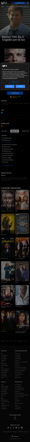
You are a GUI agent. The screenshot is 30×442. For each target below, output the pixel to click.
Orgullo (2, 377)
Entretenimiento (4, 375)
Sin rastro (3, 331)
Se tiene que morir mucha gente (21, 362)
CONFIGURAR (15, 82)
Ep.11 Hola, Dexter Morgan (7, 159)
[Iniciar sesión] (28, 3)
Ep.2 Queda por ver (6, 140)
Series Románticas (4, 370)
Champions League (4, 386)
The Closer (3, 282)
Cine (7, 6)
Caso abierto (18, 306)
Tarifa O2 (16, 405)
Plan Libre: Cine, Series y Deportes (21, 394)
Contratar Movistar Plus (19, 393)
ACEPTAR (20, 86)
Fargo (16, 234)
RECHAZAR (9, 86)
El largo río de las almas (7, 211)
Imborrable (4, 234)
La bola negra (17, 355)
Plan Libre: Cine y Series (19, 396)
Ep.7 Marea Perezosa (6, 151)
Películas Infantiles (4, 365)
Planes (16, 398)
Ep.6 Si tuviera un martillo (7, 148)
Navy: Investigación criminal (6, 307)
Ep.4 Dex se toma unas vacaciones (9, 144)
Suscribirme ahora (20, 3)
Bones (16, 282)
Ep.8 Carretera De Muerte (7, 153)
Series (2, 6)
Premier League (4, 389)
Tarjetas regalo (18, 406)
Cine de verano (4, 363)
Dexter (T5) (25, 131)
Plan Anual (17, 401)
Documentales (4, 374)
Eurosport (3, 403)
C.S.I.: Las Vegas (19, 258)
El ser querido (17, 353)
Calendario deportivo (23, 6)
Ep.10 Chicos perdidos (6, 157)
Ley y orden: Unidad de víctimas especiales (21, 332)
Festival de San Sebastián (19, 370)
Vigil (16, 211)
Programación (3, 408)
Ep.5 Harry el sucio (6, 146)
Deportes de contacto (5, 401)
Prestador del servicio (7, 431)
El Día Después (4, 391)
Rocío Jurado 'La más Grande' (20, 367)
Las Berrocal (17, 365)
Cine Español (3, 356)
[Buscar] (13, 3)
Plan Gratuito (17, 400)
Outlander (17, 363)
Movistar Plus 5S (18, 377)
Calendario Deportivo (5, 405)
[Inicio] (4, 3)
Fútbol (13, 6)
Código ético (17, 391)
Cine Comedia (3, 358)
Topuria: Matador (4, 400)
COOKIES (25, 431)
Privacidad (20, 431)
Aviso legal (15, 431)
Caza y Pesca (17, 375)
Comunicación (17, 408)
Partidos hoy (3, 406)
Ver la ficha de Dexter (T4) (7, 165)
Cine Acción (3, 360)
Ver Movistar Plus (18, 384)
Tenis (2, 396)
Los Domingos (17, 356)
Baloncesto (3, 394)
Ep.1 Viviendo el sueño (6, 137)
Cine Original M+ (4, 355)
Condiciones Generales (19, 389)
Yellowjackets (4, 258)
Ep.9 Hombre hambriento (7, 155)
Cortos (2, 362)
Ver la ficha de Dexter (15, 133)
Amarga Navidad (18, 358)
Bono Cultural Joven (19, 403)
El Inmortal (17, 360)
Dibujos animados (18, 372)
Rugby (2, 398)
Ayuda (15, 419)
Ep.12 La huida (5, 162)
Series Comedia (4, 372)
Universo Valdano (4, 393)
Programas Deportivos (19, 374)
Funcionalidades (18, 386)
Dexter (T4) (14, 131)
